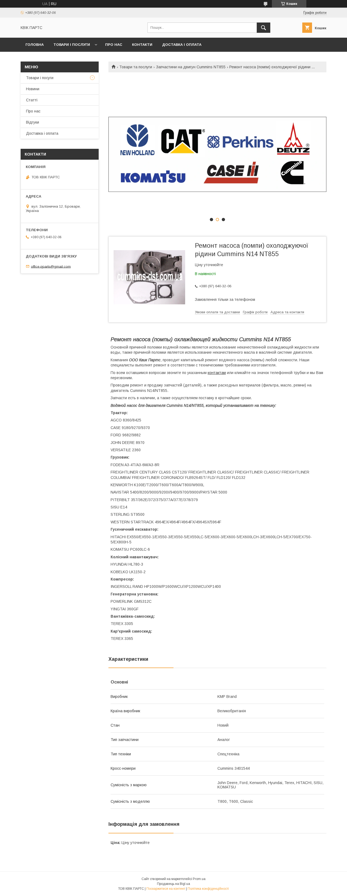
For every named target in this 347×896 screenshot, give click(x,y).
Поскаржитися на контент (165, 889)
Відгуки (32, 122)
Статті (31, 100)
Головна (34, 45)
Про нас (113, 45)
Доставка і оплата (181, 45)
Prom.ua (199, 879)
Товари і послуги (71, 45)
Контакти (142, 45)
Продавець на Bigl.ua (173, 884)
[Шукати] (263, 27)
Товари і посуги (39, 78)
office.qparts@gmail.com (51, 266)
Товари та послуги (135, 67)
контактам (217, 372)
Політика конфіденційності (208, 889)
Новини (32, 89)
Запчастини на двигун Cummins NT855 (191, 67)
